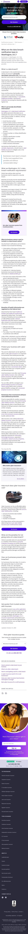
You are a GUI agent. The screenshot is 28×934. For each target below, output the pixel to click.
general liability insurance (8, 384)
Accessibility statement (11, 915)
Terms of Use (21, 752)
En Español (19, 915)
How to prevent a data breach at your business (11, 666)
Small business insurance (7, 42)
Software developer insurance (8, 791)
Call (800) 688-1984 (14, 764)
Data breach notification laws (7, 44)
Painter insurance (5, 783)
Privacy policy (7, 911)
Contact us (4, 889)
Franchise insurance (6, 820)
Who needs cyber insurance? (12, 465)
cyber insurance (13, 353)
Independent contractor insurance (9, 832)
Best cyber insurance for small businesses (13, 682)
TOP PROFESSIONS (6, 771)
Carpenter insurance (6, 779)
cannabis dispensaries (7, 148)
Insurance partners (6, 869)
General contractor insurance (8, 775)
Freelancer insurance (6, 824)
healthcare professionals (15, 313)
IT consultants (21, 96)
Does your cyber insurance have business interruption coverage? (12, 678)
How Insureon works (6, 873)
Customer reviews (5, 865)
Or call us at (14, 26)
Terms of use (14, 911)
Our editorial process (6, 881)
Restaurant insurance (6, 803)
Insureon (6, 919)
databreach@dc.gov (15, 273)
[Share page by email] (6, 694)
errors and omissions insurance (10, 414)
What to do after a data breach (9, 669)
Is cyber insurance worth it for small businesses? (11, 674)
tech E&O (11, 416)
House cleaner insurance (7, 795)
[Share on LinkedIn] (2, 694)
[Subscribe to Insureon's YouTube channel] (6, 897)
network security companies (16, 439)
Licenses (21, 911)
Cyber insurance (18, 42)
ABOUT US (4, 853)
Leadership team (5, 857)
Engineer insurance (6, 807)
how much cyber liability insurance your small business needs (11, 523)
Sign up (14, 748)
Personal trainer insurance (7, 811)
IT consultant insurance (7, 787)
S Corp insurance (5, 840)
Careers (3, 861)
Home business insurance (7, 828)
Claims (3, 885)
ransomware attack (16, 367)
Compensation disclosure (7, 877)
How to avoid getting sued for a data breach (13, 671)
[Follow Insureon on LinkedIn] (3, 897)
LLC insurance (5, 836)
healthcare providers (7, 98)
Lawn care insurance (6, 799)
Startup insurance (5, 848)
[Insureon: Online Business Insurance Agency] (8, 1)
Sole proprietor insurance (7, 844)
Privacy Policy (15, 754)
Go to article (20, 479)
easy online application (19, 609)
